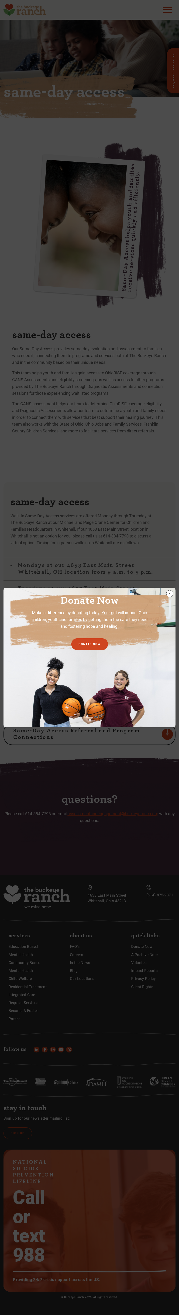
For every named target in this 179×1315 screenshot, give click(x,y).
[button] (169, 593)
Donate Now (90, 644)
